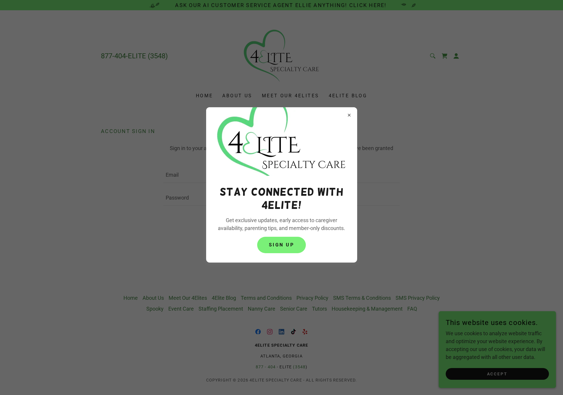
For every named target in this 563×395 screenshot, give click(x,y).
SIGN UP (281, 245)
